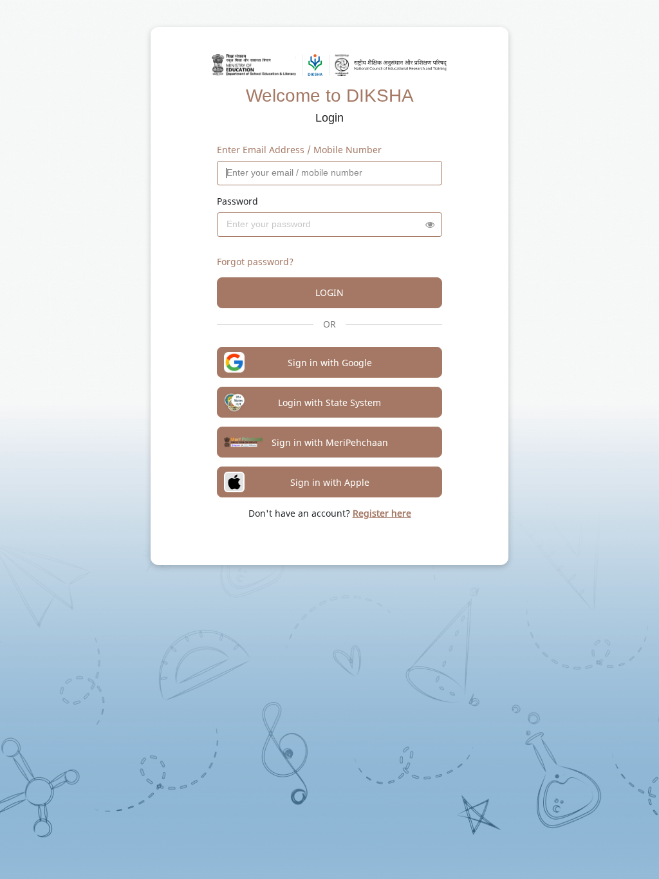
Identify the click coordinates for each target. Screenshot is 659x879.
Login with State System (329, 402)
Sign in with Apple (329, 482)
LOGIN (329, 292)
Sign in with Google (330, 362)
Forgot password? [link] (255, 261)
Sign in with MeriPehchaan (330, 442)
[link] (382, 513)
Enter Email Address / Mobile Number (299, 149)
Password (237, 201)
